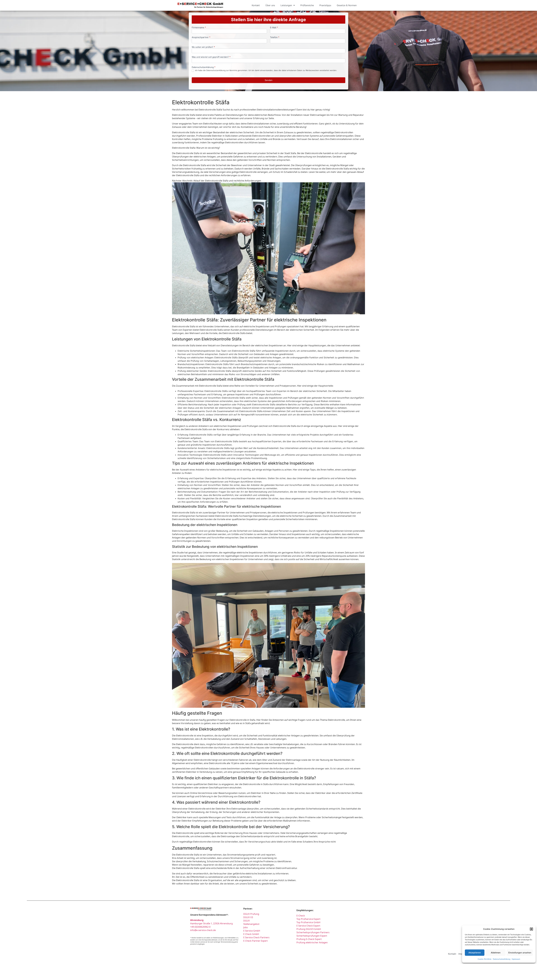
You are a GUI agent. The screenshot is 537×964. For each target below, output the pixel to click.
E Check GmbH (251, 934)
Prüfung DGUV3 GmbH (308, 929)
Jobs (245, 927)
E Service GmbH (251, 930)
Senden (268, 80)
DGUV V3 (248, 917)
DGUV (246, 920)
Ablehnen (496, 952)
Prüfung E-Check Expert (309, 939)
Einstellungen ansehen (519, 952)
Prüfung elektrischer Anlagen (312, 942)
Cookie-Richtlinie (484, 959)
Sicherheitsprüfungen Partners (312, 932)
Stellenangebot (251, 924)
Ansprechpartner (201, 37)
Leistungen (286, 5)
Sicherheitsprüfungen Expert (311, 935)
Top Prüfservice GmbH (308, 922)
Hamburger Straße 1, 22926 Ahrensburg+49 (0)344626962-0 (211, 923)
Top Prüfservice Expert (308, 919)
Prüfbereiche (307, 5)
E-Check (300, 915)
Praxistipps (325, 5)
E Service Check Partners (256, 937)
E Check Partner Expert (255, 940)
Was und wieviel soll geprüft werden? (211, 57)
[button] (531, 929)
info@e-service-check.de (203, 930)
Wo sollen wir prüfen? (203, 47)
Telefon (274, 37)
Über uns (270, 5)
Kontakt (256, 5)
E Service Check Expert (308, 925)
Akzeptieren (474, 952)
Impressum (516, 959)
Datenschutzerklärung (501, 959)
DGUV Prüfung (251, 913)
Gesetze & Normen (347, 5)
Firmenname (199, 27)
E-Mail (274, 27)
